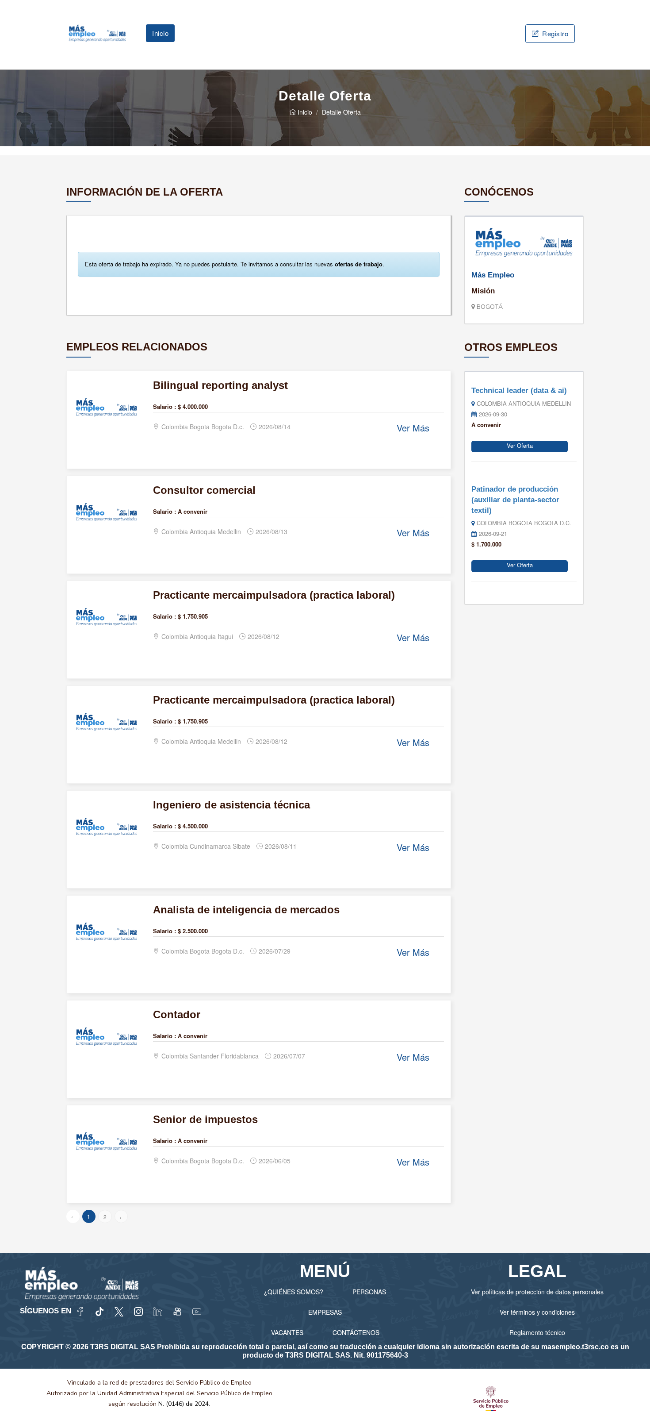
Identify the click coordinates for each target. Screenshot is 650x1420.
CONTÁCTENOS (356, 1332)
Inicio (160, 33)
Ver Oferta (520, 445)
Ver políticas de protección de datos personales (537, 1291)
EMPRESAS (325, 1312)
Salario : (164, 406)
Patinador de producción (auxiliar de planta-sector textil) (515, 499)
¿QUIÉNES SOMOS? (293, 1291)
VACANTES (287, 1332)
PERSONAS (369, 1291)
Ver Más (413, 427)
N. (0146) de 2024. (184, 1404)
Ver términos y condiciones (537, 1312)
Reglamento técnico (537, 1332)
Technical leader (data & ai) (519, 390)
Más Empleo (492, 275)
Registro (554, 33)
